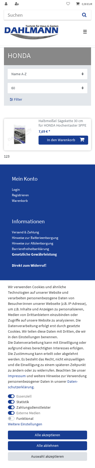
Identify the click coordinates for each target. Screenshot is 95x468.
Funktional (25, 418)
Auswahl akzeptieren (47, 456)
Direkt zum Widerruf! (29, 265)
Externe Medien (28, 413)
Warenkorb (20, 201)
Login (16, 189)
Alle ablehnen (48, 445)
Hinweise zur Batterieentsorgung (35, 238)
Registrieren (20, 195)
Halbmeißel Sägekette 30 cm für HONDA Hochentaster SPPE (62, 123)
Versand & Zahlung (25, 232)
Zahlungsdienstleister (33, 407)
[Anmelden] (6, 4)
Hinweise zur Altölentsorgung (32, 243)
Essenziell (24, 396)
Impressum (17, 375)
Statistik (22, 401)
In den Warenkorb (61, 139)
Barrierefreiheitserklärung (30, 249)
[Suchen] (84, 15)
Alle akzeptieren (47, 435)
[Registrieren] (17, 4)
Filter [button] (18, 99)
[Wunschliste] (68, 4)
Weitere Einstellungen (25, 424)
